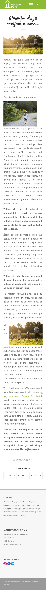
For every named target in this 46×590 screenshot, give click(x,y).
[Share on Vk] (32, 475)
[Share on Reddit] (36, 475)
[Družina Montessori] (23, 44)
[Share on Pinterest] (19, 475)
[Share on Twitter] (10, 475)
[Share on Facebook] (6, 475)
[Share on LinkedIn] (23, 475)
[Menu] (30, 4)
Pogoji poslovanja (25, 581)
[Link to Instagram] (37, 587)
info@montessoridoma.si (12, 544)
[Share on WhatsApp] (14, 475)
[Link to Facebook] (41, 587)
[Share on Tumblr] (27, 475)
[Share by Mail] (40, 475)
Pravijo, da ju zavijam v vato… (23, 20)
